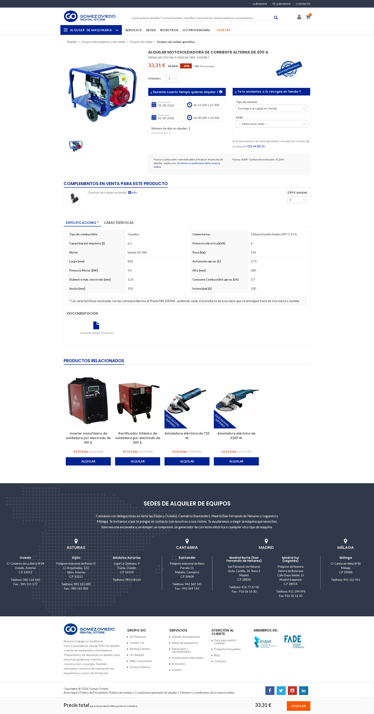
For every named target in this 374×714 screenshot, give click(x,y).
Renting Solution (140, 649)
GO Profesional (196, 30)
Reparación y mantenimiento (181, 650)
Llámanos (260, 4)
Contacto (303, 4)
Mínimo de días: (160, 132)
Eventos (177, 670)
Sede (239, 117)
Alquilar (298, 706)
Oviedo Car (137, 643)
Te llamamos (281, 4)
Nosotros (169, 30)
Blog (217, 655)
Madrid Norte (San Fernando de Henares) (244, 559)
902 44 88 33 (256, 146)
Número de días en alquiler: (170, 128)
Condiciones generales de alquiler (156, 692)
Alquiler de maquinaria (186, 636)
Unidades (154, 78)
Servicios (133, 30)
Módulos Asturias (127, 558)
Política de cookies (121, 692)
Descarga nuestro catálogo (225, 641)
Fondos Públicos (140, 667)
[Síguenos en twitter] (281, 691)
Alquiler (91, 30)
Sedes (151, 30)
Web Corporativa (141, 661)
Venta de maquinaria (185, 643)
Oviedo (25, 558)
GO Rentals (137, 655)
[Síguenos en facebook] (269, 691)
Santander (187, 558)
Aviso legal (70, 692)
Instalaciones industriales (187, 657)
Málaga (346, 558)
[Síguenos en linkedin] (303, 691)
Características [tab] (119, 222)
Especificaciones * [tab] (82, 222)
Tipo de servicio (246, 102)
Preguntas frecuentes (227, 649)
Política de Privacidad (93, 692)
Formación (178, 664)
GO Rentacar (138, 636)
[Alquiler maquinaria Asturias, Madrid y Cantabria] (90, 16)
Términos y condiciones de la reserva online (207, 692)
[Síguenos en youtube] (292, 691)
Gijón (76, 558)
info (134, 192)
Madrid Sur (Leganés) (290, 559)
